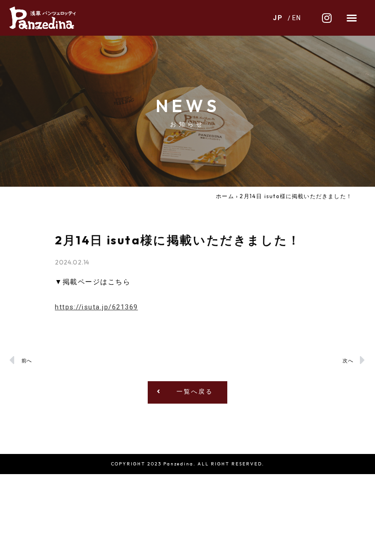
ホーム (225, 196)
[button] (351, 18)
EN (297, 18)
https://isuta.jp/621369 (96, 307)
